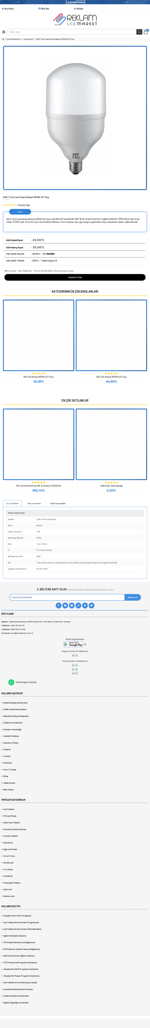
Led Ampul (28, 39)
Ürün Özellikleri (12, 503)
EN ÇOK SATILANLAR (75, 400)
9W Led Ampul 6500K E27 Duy (38, 377)
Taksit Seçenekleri (57, 503)
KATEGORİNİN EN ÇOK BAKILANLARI (75, 291)
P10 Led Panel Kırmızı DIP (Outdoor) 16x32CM (38, 485)
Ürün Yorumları (34, 503)
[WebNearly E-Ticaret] (75, 1022)
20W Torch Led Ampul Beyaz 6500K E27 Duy (28, 218)
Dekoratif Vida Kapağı (111, 485)
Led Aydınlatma (14, 39)
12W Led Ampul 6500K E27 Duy (111, 377)
